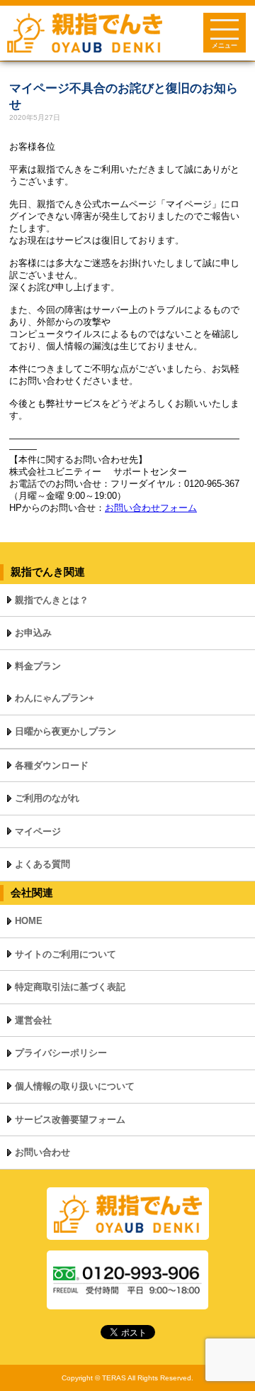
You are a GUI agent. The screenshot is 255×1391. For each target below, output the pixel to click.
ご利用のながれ (47, 798)
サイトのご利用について (65, 954)
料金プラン (38, 666)
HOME (28, 921)
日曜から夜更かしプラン (65, 731)
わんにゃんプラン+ (54, 698)
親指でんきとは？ (52, 600)
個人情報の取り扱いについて (75, 1086)
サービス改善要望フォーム (70, 1119)
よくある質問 (42, 864)
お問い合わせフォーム (151, 507)
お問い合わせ (42, 1152)
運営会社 (33, 1020)
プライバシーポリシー (61, 1053)
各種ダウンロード (52, 765)
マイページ (38, 831)
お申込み (33, 632)
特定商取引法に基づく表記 (70, 987)
